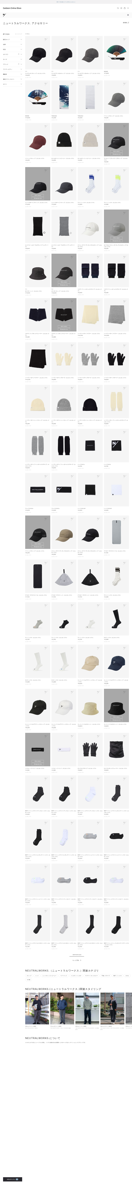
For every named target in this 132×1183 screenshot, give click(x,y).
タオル (127, 975)
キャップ (29, 975)
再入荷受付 (117, 151)
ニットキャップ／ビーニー (49, 975)
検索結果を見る (12, 1179)
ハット (37, 975)
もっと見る (76, 960)
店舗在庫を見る (117, 154)
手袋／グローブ (106, 975)
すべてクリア (18, 34)
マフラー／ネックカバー (91, 975)
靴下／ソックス (118, 975)
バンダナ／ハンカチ (76, 975)
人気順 (117, 28)
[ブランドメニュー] (128, 15)
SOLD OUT (116, 139)
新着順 (125, 22)
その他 (28, 979)
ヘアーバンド (63, 975)
